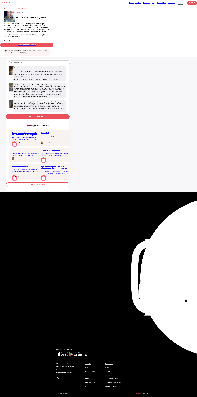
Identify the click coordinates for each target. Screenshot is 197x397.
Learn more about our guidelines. (17, 54)
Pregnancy (146, 3)
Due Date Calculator (111, 378)
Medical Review (90, 371)
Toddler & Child (161, 3)
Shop (86, 386)
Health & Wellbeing (9, 8)
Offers (87, 378)
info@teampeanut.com (63, 378)
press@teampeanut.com (64, 372)
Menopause (171, 3)
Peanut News (109, 364)
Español (145, 393)
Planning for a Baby (135, 3)
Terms (107, 367)
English (138, 393)
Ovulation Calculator (111, 386)
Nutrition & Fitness (21, 8)
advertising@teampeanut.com (65, 366)
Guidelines (88, 375)
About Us (88, 364)
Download (108, 375)
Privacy (107, 371)
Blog (86, 367)
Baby (153, 3)
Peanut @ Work (90, 382)
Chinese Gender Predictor (113, 382)
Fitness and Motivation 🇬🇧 (16, 12)
